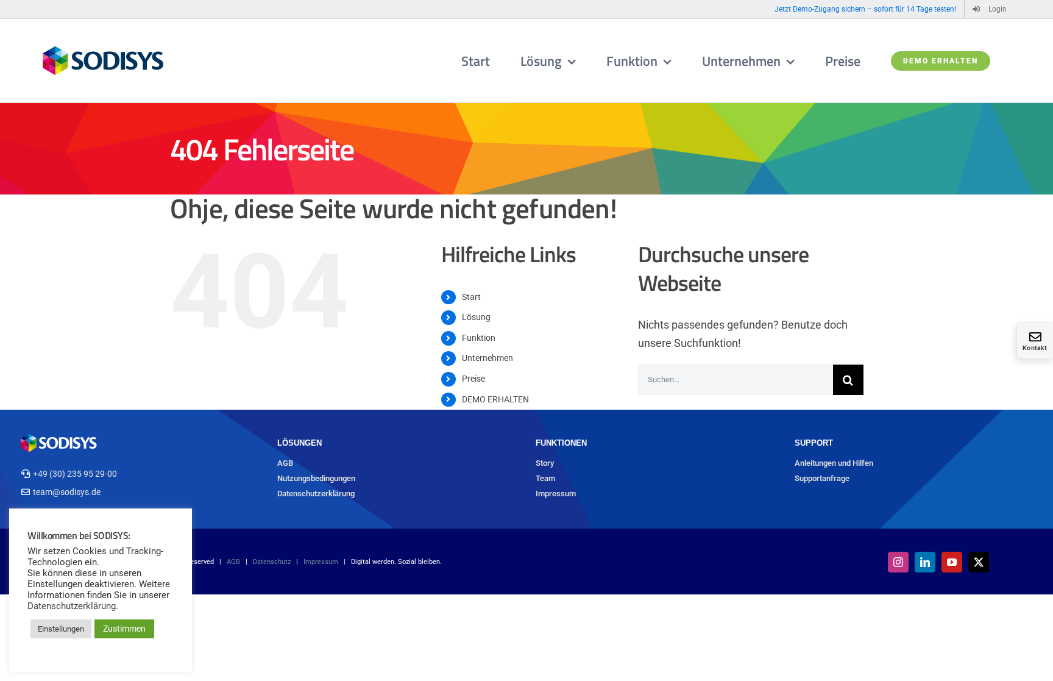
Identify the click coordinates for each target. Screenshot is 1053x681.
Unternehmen (487, 358)
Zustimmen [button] (124, 628)
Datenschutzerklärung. (72, 606)
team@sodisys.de (67, 492)
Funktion (478, 338)
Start (471, 297)
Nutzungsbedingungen (316, 478)
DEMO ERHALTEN (495, 399)
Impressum (556, 493)
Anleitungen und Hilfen (834, 463)
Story (545, 463)
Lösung (476, 317)
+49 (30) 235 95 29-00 (75, 474)
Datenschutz (272, 562)
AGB (285, 463)
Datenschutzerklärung (316, 493)
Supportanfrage (822, 478)
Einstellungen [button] (61, 628)
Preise (473, 378)
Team (545, 478)
